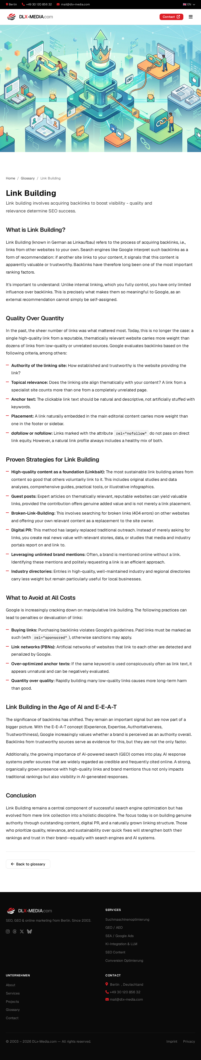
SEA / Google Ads (119, 936)
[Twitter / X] (22, 931)
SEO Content (115, 952)
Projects (12, 1001)
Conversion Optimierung (124, 960)
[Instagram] (8, 931)
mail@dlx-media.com (75, 4)
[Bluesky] (29, 931)
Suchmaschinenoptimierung (127, 919)
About (10, 985)
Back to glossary (30, 864)
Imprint (171, 1041)
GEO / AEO (114, 927)
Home (10, 178)
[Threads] (15, 931)
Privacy (189, 1041)
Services (13, 993)
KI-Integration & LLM (121, 944)
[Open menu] (190, 16)
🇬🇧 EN (187, 4)
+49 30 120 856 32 (39, 4)
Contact (169, 17)
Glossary (28, 178)
